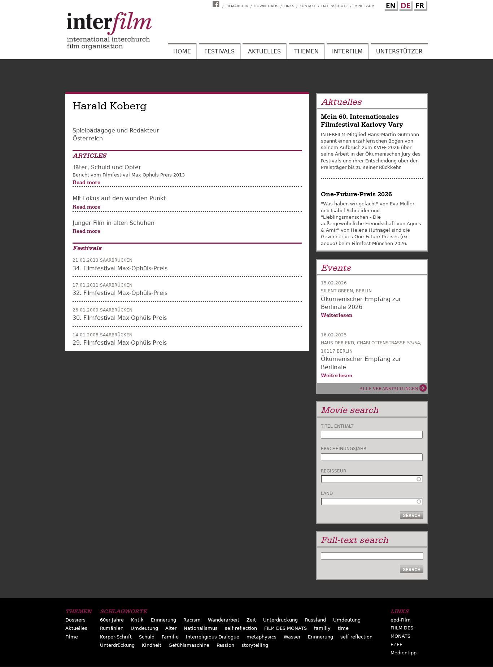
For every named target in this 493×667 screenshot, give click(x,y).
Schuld (146, 637)
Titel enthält (337, 426)
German (404, 4)
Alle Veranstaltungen (388, 388)
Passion (225, 645)
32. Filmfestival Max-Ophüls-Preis (120, 292)
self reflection (241, 628)
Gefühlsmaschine (189, 645)
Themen (306, 51)
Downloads (266, 6)
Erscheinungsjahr (343, 448)
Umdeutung (347, 620)
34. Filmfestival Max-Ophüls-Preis (120, 268)
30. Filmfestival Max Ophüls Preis (120, 317)
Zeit (251, 620)
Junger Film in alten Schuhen (113, 222)
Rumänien (111, 628)
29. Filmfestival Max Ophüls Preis (120, 342)
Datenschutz (334, 6)
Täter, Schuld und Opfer (107, 167)
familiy (322, 628)
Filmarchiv (237, 6)
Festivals (219, 51)
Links (289, 6)
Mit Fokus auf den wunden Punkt (119, 198)
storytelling (254, 645)
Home (182, 51)
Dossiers (75, 620)
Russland (315, 620)
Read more (86, 182)
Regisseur (333, 471)
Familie (170, 637)
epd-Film (401, 620)
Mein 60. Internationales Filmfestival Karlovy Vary (362, 120)
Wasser (292, 637)
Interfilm (347, 51)
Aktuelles (264, 51)
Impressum (364, 6)
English (390, 4)
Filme (71, 637)
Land (327, 493)
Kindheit (151, 645)
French (419, 4)
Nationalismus (201, 628)
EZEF (396, 644)
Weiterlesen (337, 315)
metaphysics (261, 637)
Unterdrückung (280, 620)
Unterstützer (399, 51)
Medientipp (403, 652)
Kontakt (308, 6)
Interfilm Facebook (217, 4)
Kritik (137, 620)
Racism (192, 620)
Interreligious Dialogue (212, 637)
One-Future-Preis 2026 (356, 194)
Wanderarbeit (223, 620)
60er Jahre (112, 620)
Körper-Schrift (116, 637)
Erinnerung (163, 620)
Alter (170, 628)
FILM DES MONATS (285, 628)
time (343, 628)
